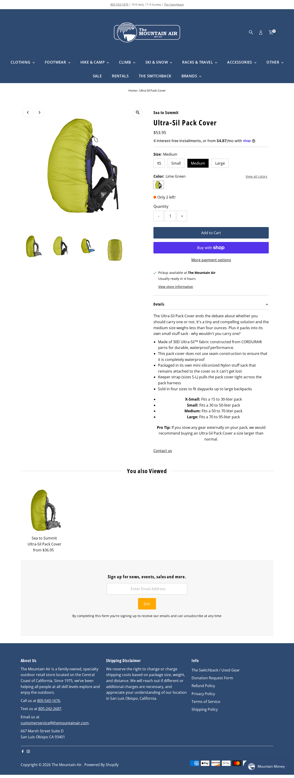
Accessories (240, 62)
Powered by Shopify (101, 764)
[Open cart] (271, 32)
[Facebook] (23, 751)
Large (220, 163)
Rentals (120, 76)
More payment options (211, 259)
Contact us (162, 450)
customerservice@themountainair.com (55, 722)
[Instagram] (28, 751)
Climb (125, 62)
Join (147, 603)
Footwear (56, 62)
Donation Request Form (212, 677)
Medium (198, 163)
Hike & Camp (93, 62)
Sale (97, 76)
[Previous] (28, 112)
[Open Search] (251, 32)
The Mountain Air (67, 764)
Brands (189, 76)
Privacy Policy (203, 693)
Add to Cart (211, 232)
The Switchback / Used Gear (216, 670)
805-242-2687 (49, 708)
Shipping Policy (205, 709)
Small (176, 163)
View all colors (256, 176)
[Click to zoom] (138, 112)
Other (273, 62)
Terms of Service (206, 701)
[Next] (39, 112)
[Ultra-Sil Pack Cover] (44, 510)
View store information (175, 287)
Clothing (21, 62)
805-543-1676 (119, 4)
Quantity (160, 206)
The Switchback (174, 4)
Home (132, 90)
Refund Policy (203, 685)
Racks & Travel (198, 62)
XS (159, 163)
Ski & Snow (157, 62)
